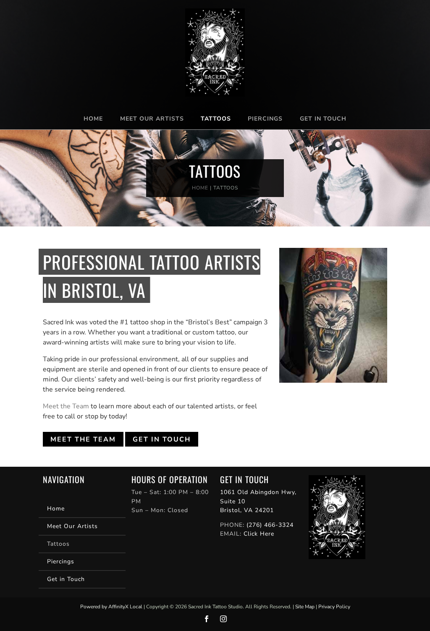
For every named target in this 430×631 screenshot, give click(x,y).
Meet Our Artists (152, 119)
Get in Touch (323, 119)
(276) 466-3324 (270, 525)
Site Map (305, 606)
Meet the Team (66, 406)
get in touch (162, 439)
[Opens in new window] (206, 619)
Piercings (265, 119)
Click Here (259, 534)
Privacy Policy (334, 606)
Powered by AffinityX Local (111, 606)
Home (93, 119)
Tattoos (216, 119)
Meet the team (83, 439)
